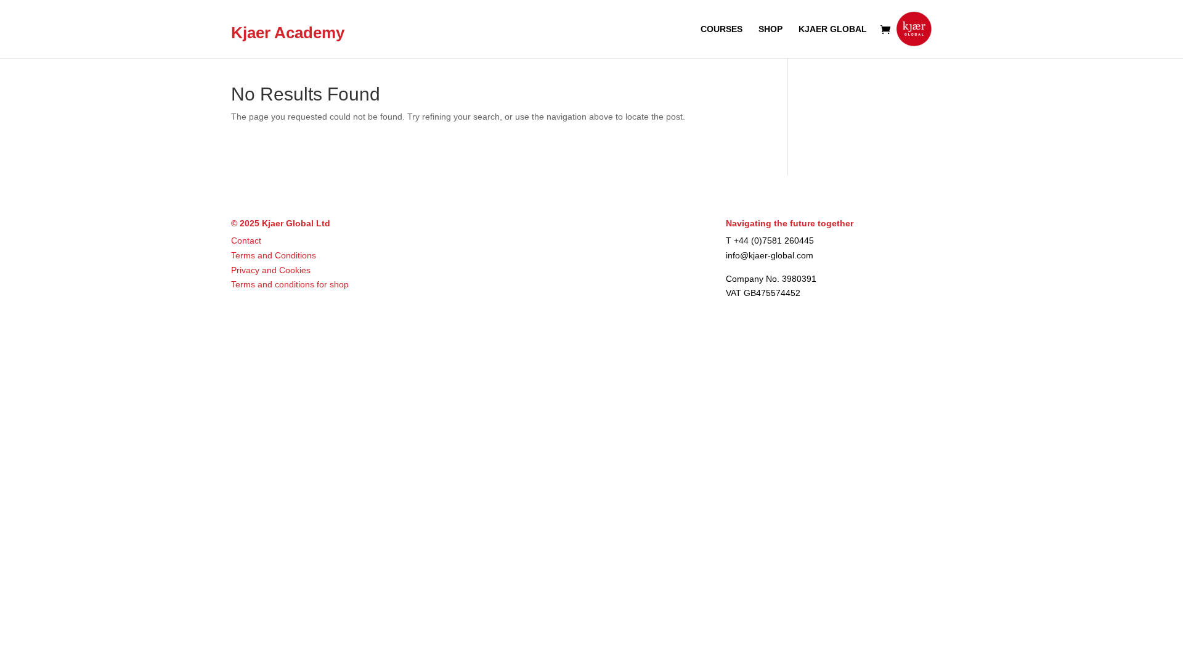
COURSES (721, 29)
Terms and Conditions (273, 255)
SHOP (770, 29)
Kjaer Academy (287, 33)
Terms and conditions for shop (290, 284)
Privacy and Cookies (271, 270)
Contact (246, 240)
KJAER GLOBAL (833, 29)
